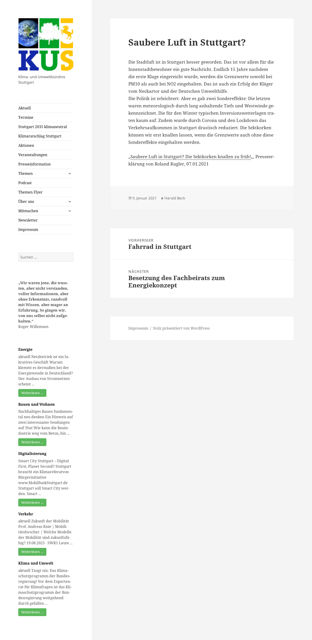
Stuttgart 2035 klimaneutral (42, 126)
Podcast (25, 182)
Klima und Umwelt (35, 563)
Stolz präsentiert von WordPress (181, 328)
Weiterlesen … (32, 393)
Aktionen (26, 145)
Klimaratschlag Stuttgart (39, 136)
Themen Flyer (30, 192)
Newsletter (28, 220)
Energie (25, 349)
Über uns (26, 201)
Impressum (28, 229)
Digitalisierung (32, 453)
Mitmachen (28, 210)
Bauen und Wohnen (36, 404)
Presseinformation (34, 164)
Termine (25, 117)
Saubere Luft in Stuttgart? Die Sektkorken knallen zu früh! (190, 157)
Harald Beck (174, 198)
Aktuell (24, 108)
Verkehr (25, 513)
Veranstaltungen (32, 154)
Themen (25, 173)
